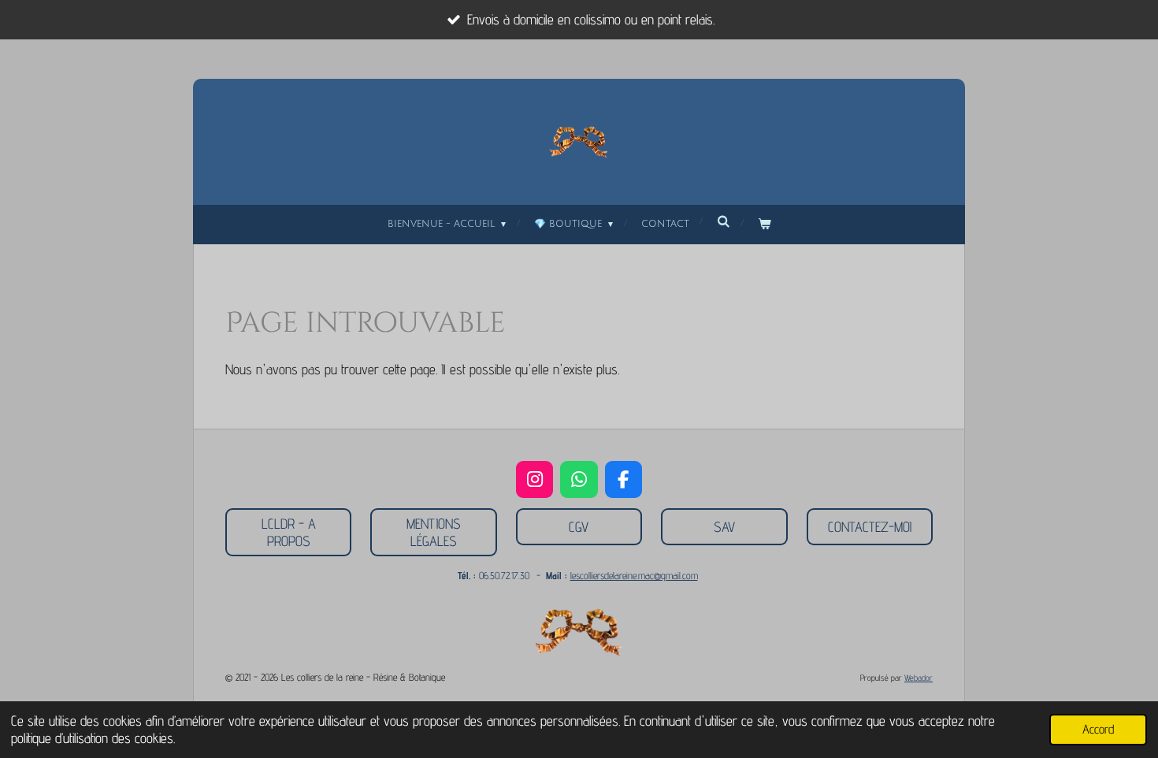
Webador (918, 678)
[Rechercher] (723, 222)
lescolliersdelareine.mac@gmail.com (634, 575)
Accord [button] (1098, 729)
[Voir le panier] (764, 224)
